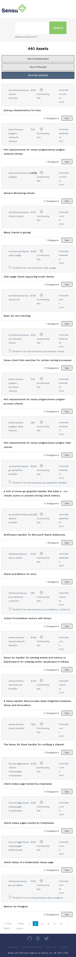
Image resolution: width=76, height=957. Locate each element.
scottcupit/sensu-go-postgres (45, 897)
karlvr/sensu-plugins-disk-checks (16, 426)
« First (8, 923)
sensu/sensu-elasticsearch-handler (17, 641)
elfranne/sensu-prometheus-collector (18, 597)
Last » (20, 928)
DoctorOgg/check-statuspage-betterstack (19, 846)
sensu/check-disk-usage (41, 267)
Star (67, 118)
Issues (64, 947)
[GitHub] (30, 939)
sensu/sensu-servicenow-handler (17, 685)
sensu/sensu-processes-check (46, 351)
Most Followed (38, 67)
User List (51, 947)
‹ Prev (20, 923)
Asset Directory (32, 947)
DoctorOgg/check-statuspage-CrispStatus (19, 806)
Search (58, 28)
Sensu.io (13, 947)
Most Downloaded (38, 58)
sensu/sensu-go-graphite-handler (47, 482)
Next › (7, 928)
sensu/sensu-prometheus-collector (48, 609)
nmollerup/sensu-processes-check (19, 339)
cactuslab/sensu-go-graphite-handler (19, 470)
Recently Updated (38, 75)
